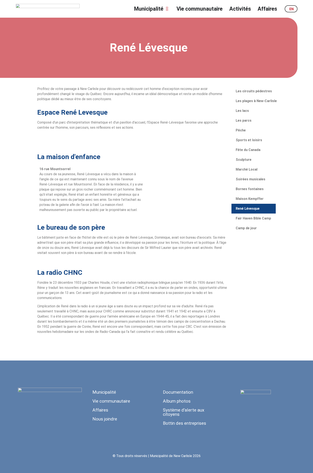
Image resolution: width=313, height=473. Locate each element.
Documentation (178, 392)
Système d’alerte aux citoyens (183, 412)
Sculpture (243, 160)
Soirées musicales (250, 179)
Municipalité (104, 392)
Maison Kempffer (250, 199)
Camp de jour (246, 228)
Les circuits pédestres (254, 91)
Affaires (100, 410)
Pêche (241, 130)
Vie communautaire (111, 401)
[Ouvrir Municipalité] (167, 9)
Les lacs (242, 111)
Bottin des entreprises (184, 423)
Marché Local (246, 169)
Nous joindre (104, 419)
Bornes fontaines (250, 189)
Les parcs (243, 120)
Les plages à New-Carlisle (256, 101)
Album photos (177, 401)
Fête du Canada (248, 150)
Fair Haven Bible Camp (253, 218)
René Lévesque (248, 209)
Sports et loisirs (249, 140)
